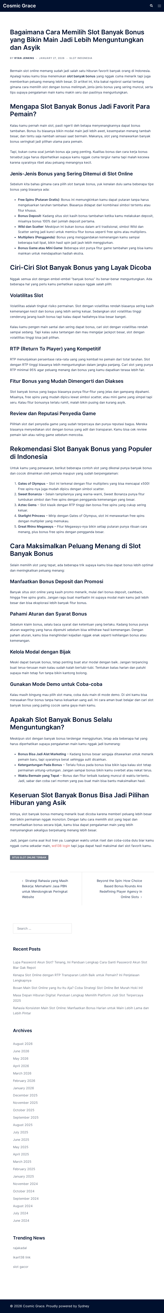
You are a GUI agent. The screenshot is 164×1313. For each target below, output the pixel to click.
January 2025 (23, 1176)
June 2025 (21, 1140)
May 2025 (20, 1147)
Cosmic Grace (19, 6)
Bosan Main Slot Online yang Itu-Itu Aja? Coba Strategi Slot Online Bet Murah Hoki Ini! (78, 988)
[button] (151, 5)
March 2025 (22, 1162)
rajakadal (20, 1248)
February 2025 (24, 1169)
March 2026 (22, 1073)
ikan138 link (22, 1257)
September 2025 (26, 1117)
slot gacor (20, 1267)
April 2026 (21, 1066)
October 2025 (23, 1110)
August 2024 (23, 1206)
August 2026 (23, 1044)
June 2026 (21, 1051)
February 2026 (24, 1081)
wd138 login (61, 846)
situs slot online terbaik (29, 857)
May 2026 (20, 1058)
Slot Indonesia (80, 58)
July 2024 (20, 1213)
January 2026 (23, 1088)
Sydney (83, 1306)
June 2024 (21, 1220)
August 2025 (23, 1125)
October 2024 (23, 1191)
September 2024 (26, 1199)
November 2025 (25, 1103)
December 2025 (25, 1095)
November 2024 (25, 1184)
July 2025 (20, 1132)
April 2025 (21, 1154)
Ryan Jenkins (24, 58)
